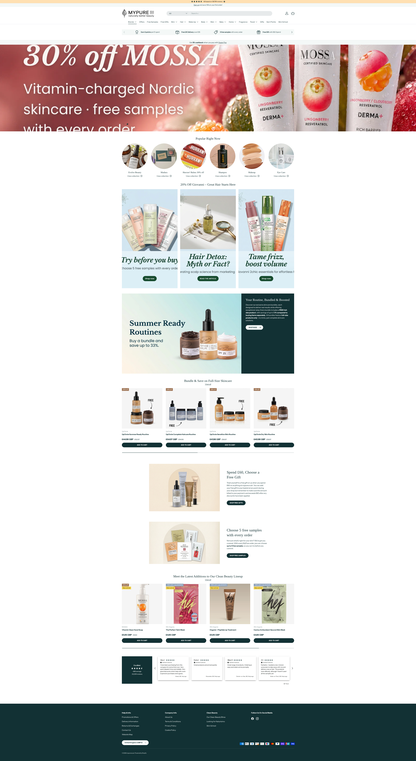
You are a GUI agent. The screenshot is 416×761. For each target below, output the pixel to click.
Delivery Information (130, 721)
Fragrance (243, 22)
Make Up (192, 22)
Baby (221, 22)
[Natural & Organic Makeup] (252, 156)
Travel (252, 22)
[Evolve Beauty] (135, 156)
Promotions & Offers (130, 717)
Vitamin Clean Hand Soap (132, 630)
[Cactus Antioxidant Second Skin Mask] (274, 604)
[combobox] (219, 13)
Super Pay (223, 42)
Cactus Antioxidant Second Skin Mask (269, 630)
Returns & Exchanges (130, 726)
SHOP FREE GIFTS (236, 503)
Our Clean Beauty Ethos (216, 717)
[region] (223, 668)
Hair (181, 22)
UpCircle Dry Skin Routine (264, 434)
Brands (131, 22)
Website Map (127, 734)
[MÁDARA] (164, 156)
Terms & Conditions (173, 721)
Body (203, 22)
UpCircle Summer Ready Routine (135, 434)
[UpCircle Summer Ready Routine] (142, 408)
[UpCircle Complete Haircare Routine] (186, 408)
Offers (141, 22)
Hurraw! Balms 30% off (193, 172)
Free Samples (152, 22)
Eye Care (281, 172)
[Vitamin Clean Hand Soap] (142, 604)
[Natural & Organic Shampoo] (222, 156)
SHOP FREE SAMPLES (238, 555)
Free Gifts (165, 22)
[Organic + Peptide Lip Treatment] (230, 604)
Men (212, 22)
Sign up (196, 5)
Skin (173, 22)
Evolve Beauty (134, 172)
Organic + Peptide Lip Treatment (223, 630)
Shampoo (223, 172)
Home (231, 22)
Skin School (283, 22)
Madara (164, 172)
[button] (155, 668)
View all (208, 384)
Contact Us (126, 730)
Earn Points (271, 22)
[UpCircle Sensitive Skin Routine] (230, 408)
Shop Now (253, 327)
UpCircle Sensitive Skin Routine (223, 434)
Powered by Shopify (140, 753)
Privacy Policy (170, 726)
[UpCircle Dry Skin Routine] (274, 408)
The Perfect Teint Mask (175, 630)
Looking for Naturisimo (216, 721)
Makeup (251, 172)
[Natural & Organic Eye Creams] (281, 156)
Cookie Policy (170, 730)
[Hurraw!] (193, 156)
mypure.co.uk (130, 753)
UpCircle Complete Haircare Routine (181, 434)
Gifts (262, 22)
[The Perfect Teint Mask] (186, 604)
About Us (168, 717)
